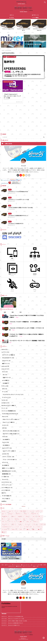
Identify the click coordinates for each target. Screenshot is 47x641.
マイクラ (39, 526)
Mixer (28, 516)
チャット (27, 524)
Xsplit (25, 519)
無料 (39, 529)
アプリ (4, 521)
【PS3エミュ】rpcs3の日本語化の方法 (39, 29)
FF (16, 511)
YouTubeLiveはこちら (25, 564)
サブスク (36, 521)
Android (4, 511)
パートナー (19, 526)
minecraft (21, 516)
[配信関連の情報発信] (21, 2)
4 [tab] (22, 32)
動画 (28, 529)
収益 (34, 529)
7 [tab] (25, 32)
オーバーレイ (12, 521)
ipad (4, 513)
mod (34, 516)
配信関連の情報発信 (23, 636)
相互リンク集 (36, 566)
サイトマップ (34, 564)
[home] (29, 175)
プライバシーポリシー (27, 566)
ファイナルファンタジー (29, 526)
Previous (1, 26)
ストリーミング (5, 524)
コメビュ (28, 521)
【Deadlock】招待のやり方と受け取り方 (8, 29)
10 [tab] (29, 32)
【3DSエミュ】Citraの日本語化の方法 (18, 191)
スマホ (13, 524)
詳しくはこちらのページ (8, 307)
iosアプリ (39, 511)
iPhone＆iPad (5, 516)
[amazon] (23, 175)
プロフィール (35, 15)
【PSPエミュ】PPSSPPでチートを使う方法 (23, 29)
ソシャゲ (20, 524)
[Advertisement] (11, 123)
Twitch (10, 519)
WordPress (18, 519)
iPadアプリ (19, 513)
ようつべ (39, 519)
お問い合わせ (19, 566)
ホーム (12, 15)
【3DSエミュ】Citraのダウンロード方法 (18, 199)
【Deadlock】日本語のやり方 (15, 223)
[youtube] (20, 175)
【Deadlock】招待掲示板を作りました (18, 215)
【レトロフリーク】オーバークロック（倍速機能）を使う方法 (27, 340)
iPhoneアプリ (34, 513)
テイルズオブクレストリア (8, 526)
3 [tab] (20, 32)
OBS (40, 516)
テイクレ (35, 524)
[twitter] (18, 175)
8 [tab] (26, 32)
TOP (3, 564)
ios (32, 511)
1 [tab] (18, 32)
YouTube (32, 519)
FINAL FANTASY (24, 511)
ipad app (11, 513)
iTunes (13, 516)
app (11, 511)
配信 (4, 532)
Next (45, 26)
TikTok (12, 17)
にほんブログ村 (4, 183)
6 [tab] (24, 32)
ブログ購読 (40, 564)
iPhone (26, 513)
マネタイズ (14, 529)
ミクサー (22, 529)
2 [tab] (19, 32)
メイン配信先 (35, 17)
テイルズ (42, 524)
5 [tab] (23, 32)
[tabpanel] (7, 26)
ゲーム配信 (21, 521)
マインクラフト (5, 529)
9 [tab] (28, 32)
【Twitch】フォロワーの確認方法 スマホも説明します (25, 322)
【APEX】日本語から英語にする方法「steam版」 (20, 207)
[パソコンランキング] (14, 183)
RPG (3, 519)
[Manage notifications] (44, 638)
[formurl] (26, 175)
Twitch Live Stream (16, 564)
